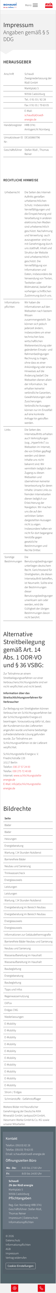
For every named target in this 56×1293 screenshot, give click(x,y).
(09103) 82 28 (22, 1145)
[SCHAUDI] (10, 5)
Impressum (15, 1218)
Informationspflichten (21, 1222)
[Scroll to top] (48, 1276)
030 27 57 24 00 (21, 767)
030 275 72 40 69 (22, 771)
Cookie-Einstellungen (21, 1266)
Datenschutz (31, 1218)
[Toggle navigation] (35, 5)
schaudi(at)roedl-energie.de (34, 117)
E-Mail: (7, 784)
